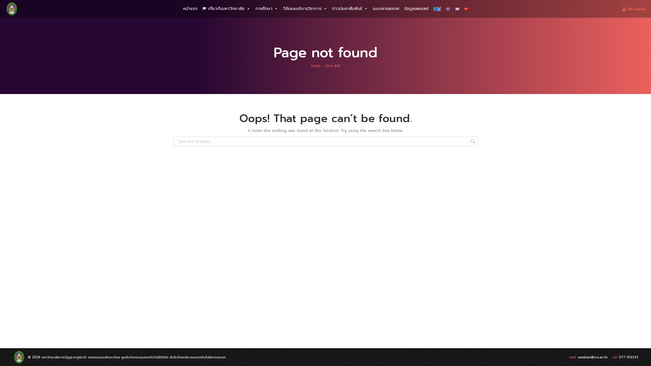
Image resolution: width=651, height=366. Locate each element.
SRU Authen (636, 9)
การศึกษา (263, 9)
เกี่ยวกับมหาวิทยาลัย (226, 9)
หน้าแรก (190, 9)
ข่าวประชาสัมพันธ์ (347, 9)
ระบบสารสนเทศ (386, 9)
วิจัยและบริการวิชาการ (302, 9)
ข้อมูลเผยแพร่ (416, 9)
